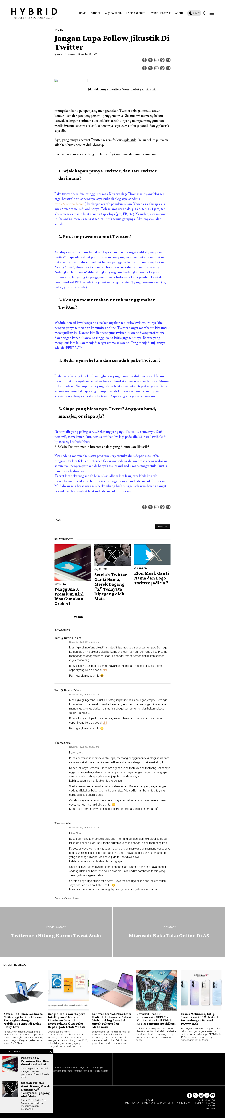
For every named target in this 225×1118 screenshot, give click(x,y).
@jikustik (162, 126)
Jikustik (93, 89)
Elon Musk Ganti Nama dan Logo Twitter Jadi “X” (151, 578)
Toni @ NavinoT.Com (67, 637)
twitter (162, 526)
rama (59, 54)
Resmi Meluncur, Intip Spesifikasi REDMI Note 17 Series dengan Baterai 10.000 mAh (199, 1018)
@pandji (143, 126)
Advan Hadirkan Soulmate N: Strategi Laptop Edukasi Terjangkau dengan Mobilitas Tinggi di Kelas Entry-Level (23, 1020)
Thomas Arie (62, 743)
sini (105, 670)
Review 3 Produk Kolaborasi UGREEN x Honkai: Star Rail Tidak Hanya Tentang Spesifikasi (156, 1018)
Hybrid (58, 30)
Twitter (124, 111)
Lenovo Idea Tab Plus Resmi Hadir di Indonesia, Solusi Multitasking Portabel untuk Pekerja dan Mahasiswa (112, 1020)
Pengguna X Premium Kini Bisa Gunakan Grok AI (69, 596)
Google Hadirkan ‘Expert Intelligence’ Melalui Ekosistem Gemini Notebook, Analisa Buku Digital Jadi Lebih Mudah (66, 1020)
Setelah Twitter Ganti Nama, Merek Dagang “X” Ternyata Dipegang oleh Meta (110, 586)
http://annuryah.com (69, 204)
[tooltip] (144, 60)
